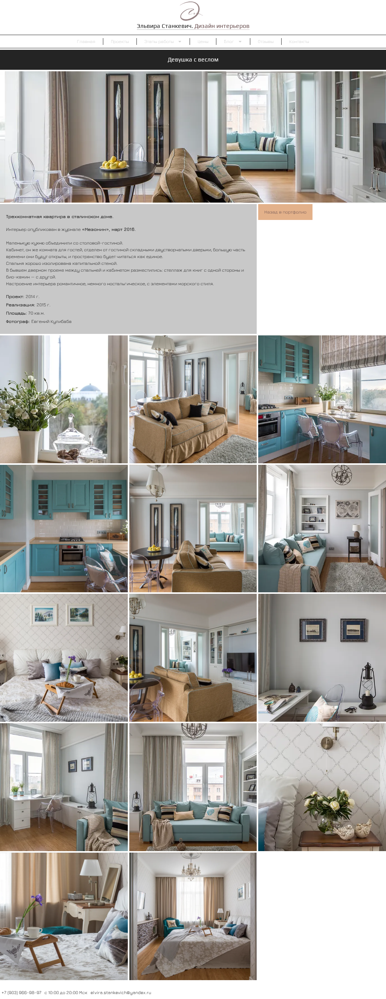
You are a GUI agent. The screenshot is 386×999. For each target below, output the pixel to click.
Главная (86, 41)
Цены (203, 41)
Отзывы (266, 41)
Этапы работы (159, 41)
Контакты (299, 41)
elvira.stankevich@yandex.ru (120, 992)
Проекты (120, 41)
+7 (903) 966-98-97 (21, 992)
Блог (229, 41)
